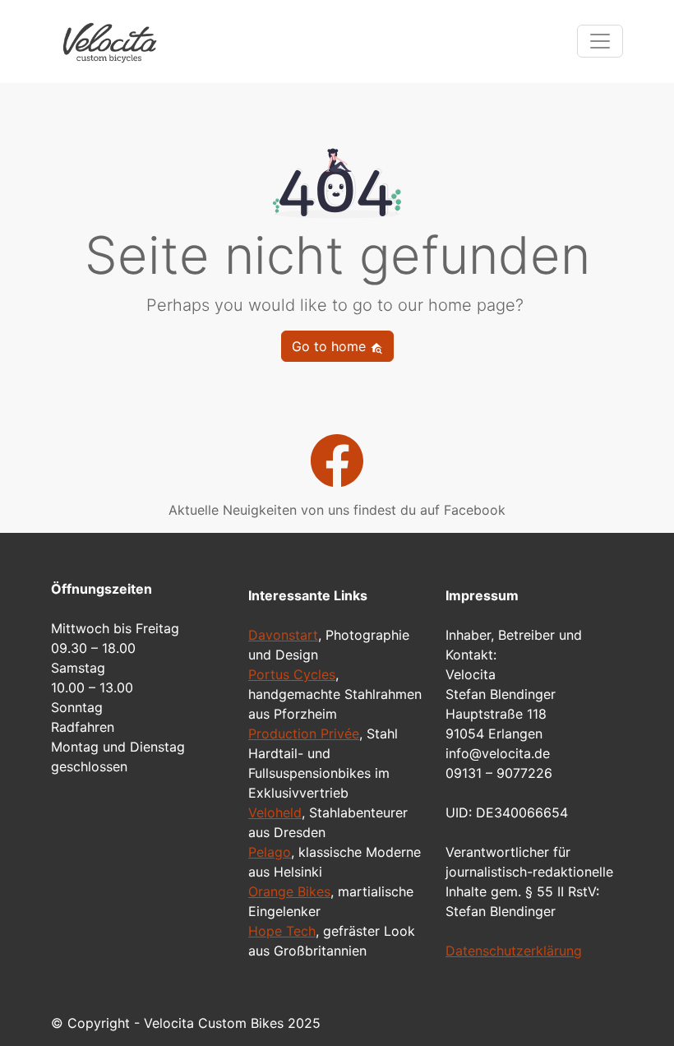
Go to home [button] (331, 346)
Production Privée (303, 733)
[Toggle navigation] (600, 41)
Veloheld (275, 812)
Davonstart (283, 635)
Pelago (269, 852)
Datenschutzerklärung (513, 950)
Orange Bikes (289, 891)
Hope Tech (282, 931)
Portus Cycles (291, 674)
